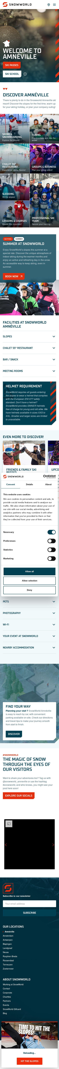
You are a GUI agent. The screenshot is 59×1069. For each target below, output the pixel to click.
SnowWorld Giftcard (12, 1009)
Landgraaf (7, 948)
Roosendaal (8, 960)
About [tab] (48, 484)
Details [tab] (29, 484)
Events (6, 1005)
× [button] (55, 1025)
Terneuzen (8, 964)
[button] (29, 844)
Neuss (6, 952)
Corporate (7, 992)
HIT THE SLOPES (29, 1061)
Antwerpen (8, 939)
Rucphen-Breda (10, 956)
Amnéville (9, 931)
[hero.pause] (25, 74)
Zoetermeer (8, 968)
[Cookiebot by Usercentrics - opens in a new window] (43, 476)
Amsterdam (8, 935)
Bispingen (7, 943)
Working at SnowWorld (13, 984)
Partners (7, 1000)
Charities (7, 996)
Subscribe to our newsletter (17, 896)
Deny (29, 590)
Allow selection (29, 580)
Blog (5, 1013)
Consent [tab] (10, 484)
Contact (6, 988)
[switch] (52, 541)
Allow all (29, 571)
